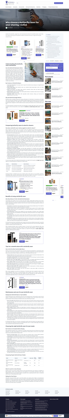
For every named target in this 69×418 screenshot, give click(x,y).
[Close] (51, 179)
